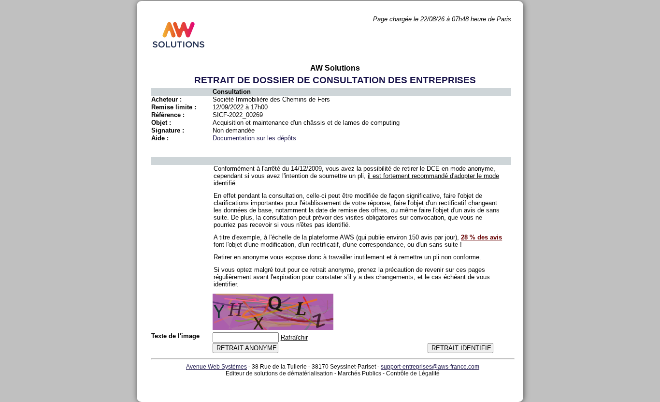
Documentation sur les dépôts (254, 138)
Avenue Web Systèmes (216, 366)
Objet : (161, 122)
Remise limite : (173, 107)
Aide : (160, 138)
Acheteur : (166, 99)
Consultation (232, 91)
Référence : (168, 115)
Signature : (167, 130)
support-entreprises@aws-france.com (430, 366)
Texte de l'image (175, 336)
